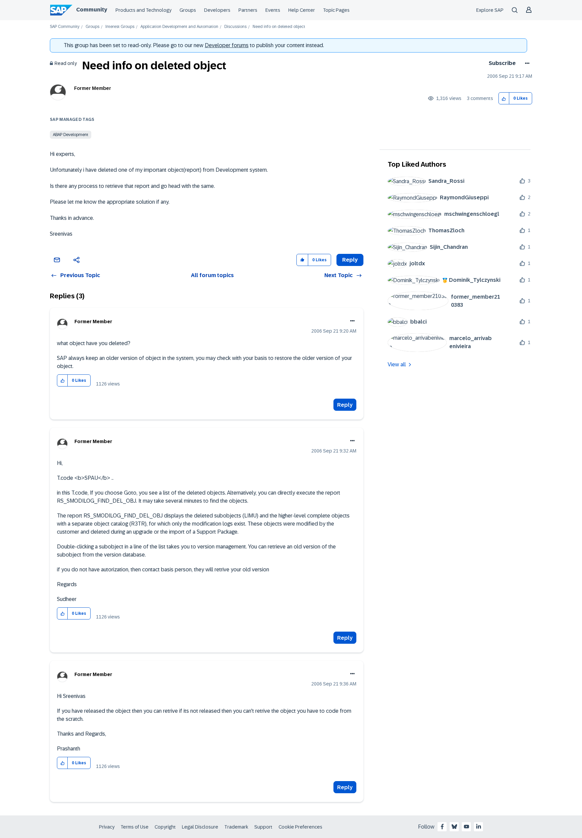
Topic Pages (336, 10)
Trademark (236, 827)
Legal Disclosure (200, 827)
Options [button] (525, 63)
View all (397, 364)
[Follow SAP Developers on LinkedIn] (478, 826)
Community (91, 9)
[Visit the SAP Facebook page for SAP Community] (442, 826)
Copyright (165, 827)
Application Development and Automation (179, 27)
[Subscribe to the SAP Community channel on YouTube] (466, 826)
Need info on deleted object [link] (279, 27)
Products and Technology (143, 10)
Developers (217, 10)
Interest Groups (119, 27)
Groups (188, 10)
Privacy (107, 827)
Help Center (301, 10)
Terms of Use (135, 827)
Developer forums (227, 45)
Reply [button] (350, 260)
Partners (247, 10)
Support (263, 827)
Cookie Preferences (300, 827)
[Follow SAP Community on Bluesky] (454, 826)
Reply (345, 405)
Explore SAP (490, 10)
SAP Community (64, 27)
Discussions (235, 27)
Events (272, 10)
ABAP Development (70, 134)
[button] (504, 98)
